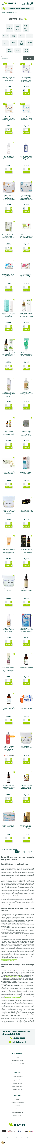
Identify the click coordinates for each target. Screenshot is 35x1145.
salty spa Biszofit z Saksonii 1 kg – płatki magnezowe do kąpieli (26, 118)
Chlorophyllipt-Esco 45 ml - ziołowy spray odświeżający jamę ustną (8, 236)
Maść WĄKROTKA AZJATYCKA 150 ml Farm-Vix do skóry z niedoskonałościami (26, 433)
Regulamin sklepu (17, 1080)
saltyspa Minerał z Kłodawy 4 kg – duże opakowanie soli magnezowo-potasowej (9, 197)
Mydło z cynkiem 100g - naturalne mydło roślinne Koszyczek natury (9, 472)
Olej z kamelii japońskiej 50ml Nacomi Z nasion (26, 589)
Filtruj (28, 58)
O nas (17, 1057)
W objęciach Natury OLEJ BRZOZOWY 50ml (26, 668)
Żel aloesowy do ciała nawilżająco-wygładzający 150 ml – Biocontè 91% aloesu (26, 355)
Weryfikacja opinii (17, 1089)
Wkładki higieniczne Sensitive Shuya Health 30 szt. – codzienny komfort (26, 236)
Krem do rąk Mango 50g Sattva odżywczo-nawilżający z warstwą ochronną (9, 551)
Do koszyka (9, 93)
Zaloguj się (17, 1105)
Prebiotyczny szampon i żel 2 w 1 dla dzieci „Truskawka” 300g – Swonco (9, 748)
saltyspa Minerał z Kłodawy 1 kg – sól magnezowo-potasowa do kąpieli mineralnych (8, 119)
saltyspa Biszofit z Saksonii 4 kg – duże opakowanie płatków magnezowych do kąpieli (26, 197)
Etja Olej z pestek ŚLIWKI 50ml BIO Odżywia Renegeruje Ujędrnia (26, 787)
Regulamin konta (17, 1083)
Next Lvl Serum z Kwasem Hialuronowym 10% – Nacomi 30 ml (8, 315)
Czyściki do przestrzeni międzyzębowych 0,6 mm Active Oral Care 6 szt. (26, 630)
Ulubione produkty (17, 1115)
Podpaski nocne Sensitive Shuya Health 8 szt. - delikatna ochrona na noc (8, 276)
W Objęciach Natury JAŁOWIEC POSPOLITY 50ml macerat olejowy (9, 708)
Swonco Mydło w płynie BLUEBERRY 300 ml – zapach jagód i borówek (26, 157)
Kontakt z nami (17, 1067)
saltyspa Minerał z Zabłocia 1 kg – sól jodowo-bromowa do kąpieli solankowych (26, 79)
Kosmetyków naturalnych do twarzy (13, 997)
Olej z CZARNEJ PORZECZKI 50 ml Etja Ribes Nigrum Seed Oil (8, 433)
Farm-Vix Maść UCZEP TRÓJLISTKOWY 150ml (26, 747)
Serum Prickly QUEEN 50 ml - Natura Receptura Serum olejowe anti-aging (26, 315)
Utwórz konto (17, 1109)
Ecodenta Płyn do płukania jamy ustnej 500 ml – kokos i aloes (26, 394)
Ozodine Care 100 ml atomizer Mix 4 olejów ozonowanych (8, 630)
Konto (17, 1099)
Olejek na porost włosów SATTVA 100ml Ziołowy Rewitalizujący (26, 826)
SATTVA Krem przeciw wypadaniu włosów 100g (26, 511)
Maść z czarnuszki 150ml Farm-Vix (8, 589)
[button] (23, 3)
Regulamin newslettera (17, 1086)
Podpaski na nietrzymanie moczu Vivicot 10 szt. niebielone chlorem (8, 826)
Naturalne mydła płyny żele (7, 960)
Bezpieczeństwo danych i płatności (17, 1063)
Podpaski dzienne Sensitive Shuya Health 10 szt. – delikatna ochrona (26, 276)
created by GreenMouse (27, 1137)
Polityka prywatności (17, 1076)
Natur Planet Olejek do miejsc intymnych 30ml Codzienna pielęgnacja (8, 787)
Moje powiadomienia (17, 1112)
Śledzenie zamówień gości (17, 1102)
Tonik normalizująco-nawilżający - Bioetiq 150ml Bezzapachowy (8, 157)
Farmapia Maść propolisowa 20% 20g (26, 707)
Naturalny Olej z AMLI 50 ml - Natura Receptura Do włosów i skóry (8, 354)
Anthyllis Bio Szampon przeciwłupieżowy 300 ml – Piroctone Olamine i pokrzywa (8, 394)
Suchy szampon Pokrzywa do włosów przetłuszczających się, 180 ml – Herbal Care (8, 669)
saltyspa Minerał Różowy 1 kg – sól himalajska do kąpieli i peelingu (8, 79)
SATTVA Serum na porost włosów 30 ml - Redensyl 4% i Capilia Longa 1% (26, 551)
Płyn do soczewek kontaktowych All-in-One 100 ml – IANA (26, 472)
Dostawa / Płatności (17, 1060)
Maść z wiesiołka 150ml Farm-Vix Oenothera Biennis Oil (9, 512)
